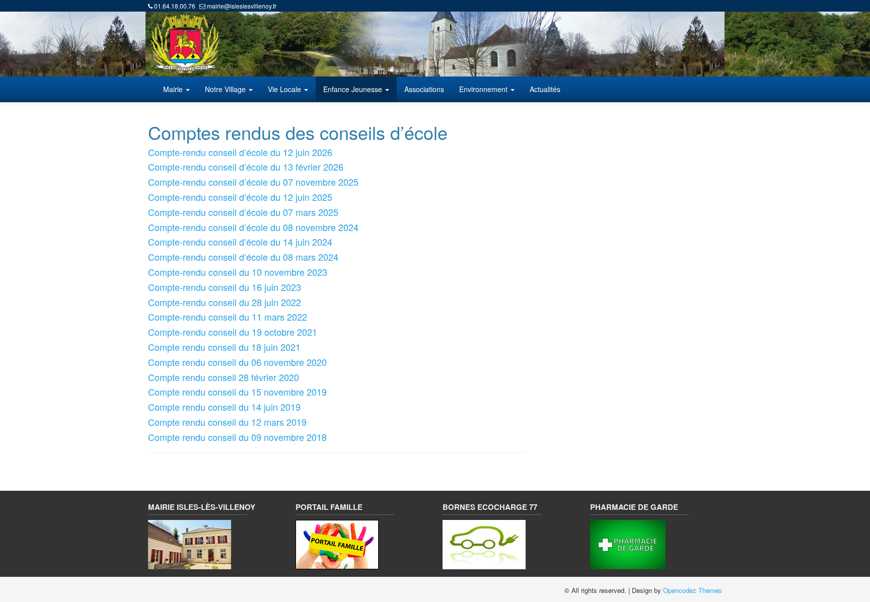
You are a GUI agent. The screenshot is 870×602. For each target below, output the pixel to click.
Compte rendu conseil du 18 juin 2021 (224, 346)
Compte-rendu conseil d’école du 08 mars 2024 (243, 256)
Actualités (545, 89)
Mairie (174, 89)
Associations (424, 89)
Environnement (484, 89)
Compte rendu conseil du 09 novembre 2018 (237, 436)
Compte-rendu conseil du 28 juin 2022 (224, 302)
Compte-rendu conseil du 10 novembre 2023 (237, 271)
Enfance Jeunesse (353, 89)
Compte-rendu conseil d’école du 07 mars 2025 (243, 211)
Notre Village (226, 89)
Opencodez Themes (692, 590)
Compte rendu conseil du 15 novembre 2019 (237, 391)
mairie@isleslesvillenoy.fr (241, 6)
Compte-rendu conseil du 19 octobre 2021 (232, 331)
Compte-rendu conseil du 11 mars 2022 (227, 316)
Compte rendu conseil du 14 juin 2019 (224, 406)
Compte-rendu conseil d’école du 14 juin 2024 (240, 241)
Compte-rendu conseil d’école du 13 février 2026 (245, 166)
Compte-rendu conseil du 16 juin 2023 (224, 286)
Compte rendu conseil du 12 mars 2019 (227, 421)
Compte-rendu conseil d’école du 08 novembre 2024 (253, 227)
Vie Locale (285, 89)
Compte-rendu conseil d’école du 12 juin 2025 (240, 196)
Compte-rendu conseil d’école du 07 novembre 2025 (253, 181)
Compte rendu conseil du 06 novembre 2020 (237, 361)
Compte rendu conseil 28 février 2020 (223, 377)
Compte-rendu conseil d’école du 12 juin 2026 (240, 152)
